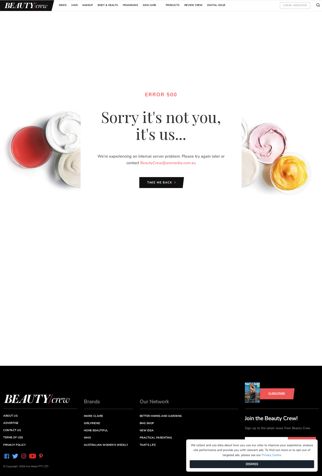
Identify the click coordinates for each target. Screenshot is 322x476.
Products (173, 5)
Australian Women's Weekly (106, 445)
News (63, 5)
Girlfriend (92, 423)
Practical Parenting (156, 437)
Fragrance (130, 5)
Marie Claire (93, 416)
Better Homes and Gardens (161, 416)
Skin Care (149, 5)
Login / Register (295, 5)
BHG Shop (147, 423)
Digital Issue (216, 5)
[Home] (25, 5)
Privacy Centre (271, 455)
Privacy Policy (14, 445)
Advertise (11, 423)
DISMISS (252, 464)
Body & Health (108, 5)
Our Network (154, 401)
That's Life (148, 445)
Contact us (12, 430)
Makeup (87, 5)
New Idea (147, 430)
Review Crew (193, 5)
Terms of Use (13, 437)
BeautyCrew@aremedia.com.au (168, 162)
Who (87, 437)
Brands (92, 401)
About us (10, 415)
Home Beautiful (96, 430)
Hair (74, 5)
